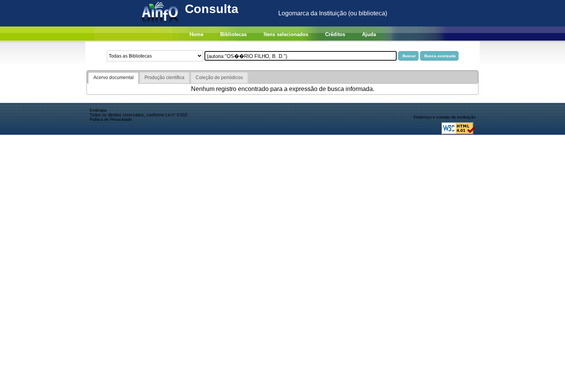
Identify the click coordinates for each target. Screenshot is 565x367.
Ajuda (369, 34)
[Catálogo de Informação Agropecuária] (160, 24)
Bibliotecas (233, 34)
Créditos (335, 34)
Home (196, 34)
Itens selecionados (286, 34)
